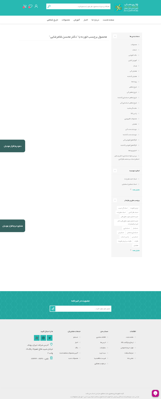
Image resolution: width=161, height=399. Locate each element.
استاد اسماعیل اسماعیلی (129, 184)
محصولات (134, 44)
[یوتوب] (37, 338)
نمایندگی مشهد (132, 108)
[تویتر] (49, 338)
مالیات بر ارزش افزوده (124, 241)
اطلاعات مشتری (101, 337)
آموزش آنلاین (132, 60)
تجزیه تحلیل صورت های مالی (129, 216)
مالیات (136, 241)
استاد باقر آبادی (133, 212)
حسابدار (135, 228)
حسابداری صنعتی (132, 232)
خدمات (134, 49)
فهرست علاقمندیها (100, 358)
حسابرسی (135, 236)
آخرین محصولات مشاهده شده (69, 353)
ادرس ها (103, 342)
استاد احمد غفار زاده (130, 179)
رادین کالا (134, 113)
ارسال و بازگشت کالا (127, 342)
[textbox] (81, 6)
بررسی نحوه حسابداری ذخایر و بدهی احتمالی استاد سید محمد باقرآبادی (126, 157)
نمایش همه (136, 189)
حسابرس (121, 232)
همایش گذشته (132, 76)
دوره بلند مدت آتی (131, 129)
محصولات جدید (73, 358)
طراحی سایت (135, 396)
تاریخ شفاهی (133, 87)
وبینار (135, 65)
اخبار (76, 342)
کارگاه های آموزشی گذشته (129, 145)
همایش (134, 124)
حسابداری (126, 228)
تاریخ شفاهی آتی (132, 92)
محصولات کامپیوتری (130, 118)
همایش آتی (133, 71)
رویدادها (134, 81)
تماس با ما (130, 358)
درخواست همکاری (100, 363)
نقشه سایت (129, 337)
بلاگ (76, 347)
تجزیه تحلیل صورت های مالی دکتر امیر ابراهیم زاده (127, 222)
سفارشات (103, 347)
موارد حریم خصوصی (127, 347)
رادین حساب (125, 236)
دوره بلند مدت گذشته (130, 134)
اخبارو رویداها (132, 150)
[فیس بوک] (43, 338)
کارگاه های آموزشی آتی (130, 140)
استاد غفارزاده (121, 212)
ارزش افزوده (134, 208)
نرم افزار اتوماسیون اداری (91, 396)
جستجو (75, 337)
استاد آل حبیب (122, 208)
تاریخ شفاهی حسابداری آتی (128, 102)
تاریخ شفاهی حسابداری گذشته (127, 97)
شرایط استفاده (129, 353)
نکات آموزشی (133, 55)
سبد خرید (25, 6)
